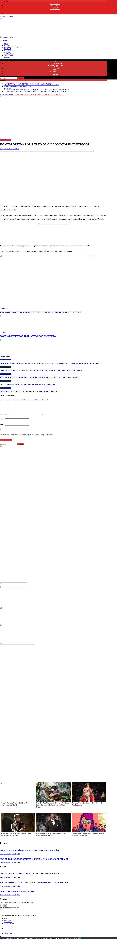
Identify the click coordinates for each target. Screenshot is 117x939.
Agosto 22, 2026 (15, 862)
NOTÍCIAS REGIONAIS (11, 47)
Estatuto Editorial (55, 4)
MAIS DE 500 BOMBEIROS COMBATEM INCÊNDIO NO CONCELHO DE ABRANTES (31, 85)
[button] (0, 936)
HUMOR (6, 57)
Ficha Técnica (55, 5)
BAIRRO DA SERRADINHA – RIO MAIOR (17, 86)
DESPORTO (7, 49)
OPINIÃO (7, 52)
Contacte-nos (7, 920)
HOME (6, 44)
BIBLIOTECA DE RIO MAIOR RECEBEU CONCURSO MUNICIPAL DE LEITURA (40, 312)
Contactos (55, 7)
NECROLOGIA (8, 50)
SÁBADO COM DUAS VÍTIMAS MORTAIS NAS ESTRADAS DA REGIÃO (27, 83)
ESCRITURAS (8, 55)
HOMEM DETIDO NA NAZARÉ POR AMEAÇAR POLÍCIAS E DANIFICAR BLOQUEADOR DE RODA (41, 370)
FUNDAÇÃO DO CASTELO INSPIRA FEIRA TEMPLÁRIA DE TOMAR (28, 392)
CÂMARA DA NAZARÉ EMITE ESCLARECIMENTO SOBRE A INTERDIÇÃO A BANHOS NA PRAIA (36, 90)
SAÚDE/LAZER (9, 54)
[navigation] (58, 50)
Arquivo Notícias (55, 9)
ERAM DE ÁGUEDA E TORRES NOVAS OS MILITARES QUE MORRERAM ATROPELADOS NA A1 (36, 91)
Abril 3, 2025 (14, 149)
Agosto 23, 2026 (15, 854)
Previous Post (4, 308)
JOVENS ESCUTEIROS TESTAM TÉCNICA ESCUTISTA (28, 336)
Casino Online (8, 933)
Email (2, 424)
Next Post (3, 332)
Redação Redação (5, 149)
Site (1, 429)
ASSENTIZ (7, 88)
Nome (2, 419)
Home (2, 94)
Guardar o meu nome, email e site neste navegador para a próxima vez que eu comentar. (27, 434)
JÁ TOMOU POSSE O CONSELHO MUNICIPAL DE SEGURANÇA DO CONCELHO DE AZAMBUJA (40, 377)
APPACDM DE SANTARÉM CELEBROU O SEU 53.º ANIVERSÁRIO (27, 384)
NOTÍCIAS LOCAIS (10, 45)
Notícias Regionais (10, 94)
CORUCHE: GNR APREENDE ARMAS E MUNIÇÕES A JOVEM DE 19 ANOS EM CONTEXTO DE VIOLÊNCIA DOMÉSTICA (50, 363)
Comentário (4, 414)
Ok (80, 938)
